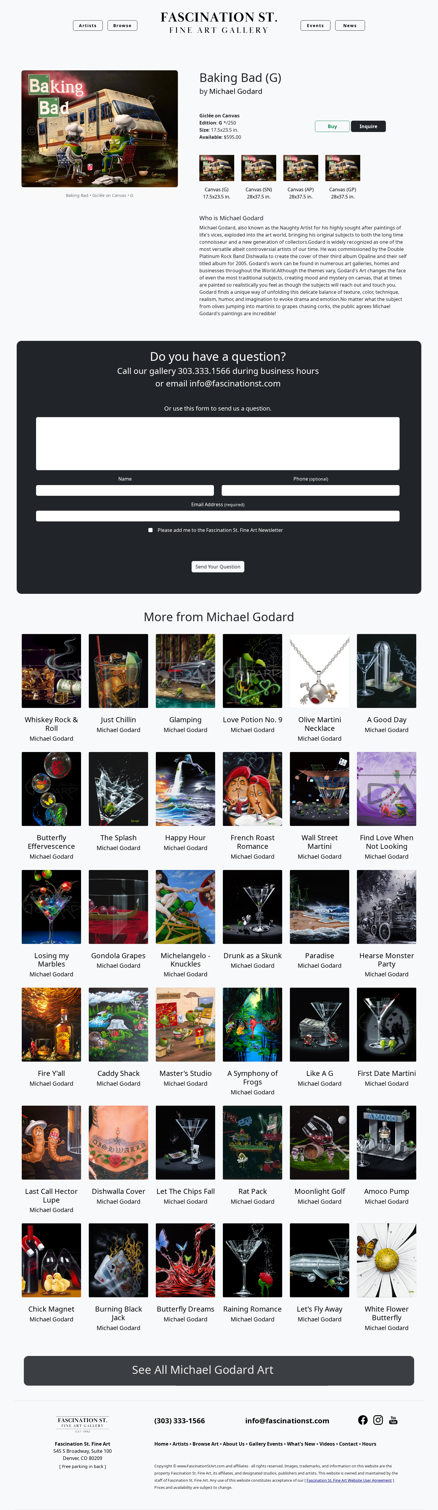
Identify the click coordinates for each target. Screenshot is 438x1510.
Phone (310, 479)
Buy (332, 126)
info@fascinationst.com (235, 383)
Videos (327, 1444)
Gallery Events (266, 1444)
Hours (369, 1444)
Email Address (217, 504)
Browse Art (205, 1444)
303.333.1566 (204, 370)
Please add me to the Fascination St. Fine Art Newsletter (220, 530)
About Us (234, 1444)
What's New (301, 1444)
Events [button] (315, 25)
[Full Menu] (219, 23)
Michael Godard (236, 91)
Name (125, 479)
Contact (348, 1444)
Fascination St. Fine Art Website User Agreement (349, 1480)
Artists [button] (88, 25)
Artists (180, 1444)
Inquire (368, 126)
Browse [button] (122, 25)
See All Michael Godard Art (219, 1369)
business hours (289, 370)
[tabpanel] (304, 241)
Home (161, 1444)
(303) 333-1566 (179, 1420)
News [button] (350, 25)
